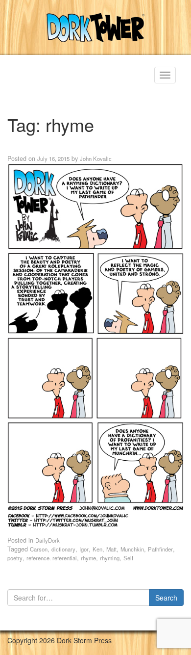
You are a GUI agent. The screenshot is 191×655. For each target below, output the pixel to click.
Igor (84, 549)
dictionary (63, 549)
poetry (15, 558)
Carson (39, 549)
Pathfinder (160, 549)
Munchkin (132, 549)
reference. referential (51, 558)
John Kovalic (96, 158)
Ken (97, 549)
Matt (111, 549)
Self (128, 558)
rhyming (109, 558)
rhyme (88, 558)
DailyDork (47, 540)
